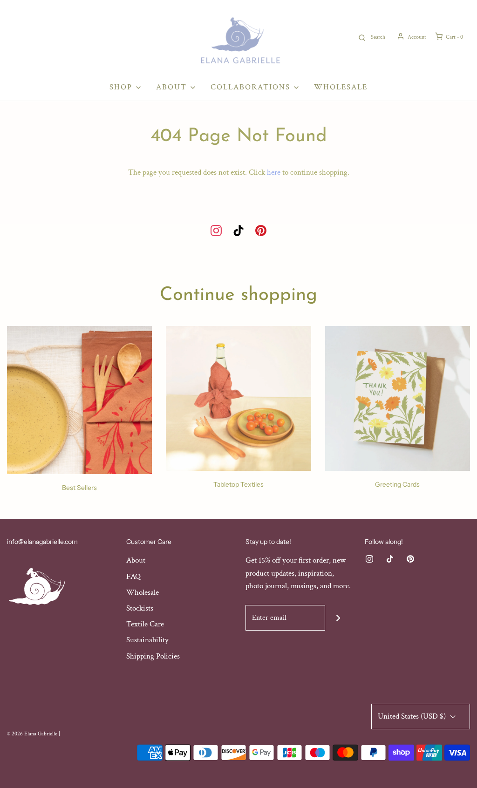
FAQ (133, 576)
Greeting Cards (397, 484)
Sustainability (147, 640)
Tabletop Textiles (238, 484)
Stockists (139, 608)
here (273, 172)
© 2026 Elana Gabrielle (32, 733)
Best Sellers (79, 487)
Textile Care (145, 624)
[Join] (338, 618)
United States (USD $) (413, 716)
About (135, 560)
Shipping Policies (153, 656)
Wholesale (341, 87)
